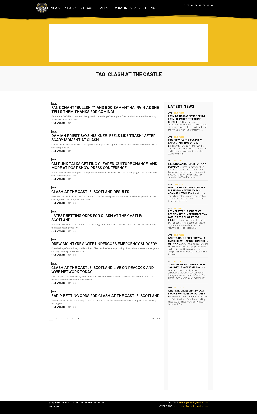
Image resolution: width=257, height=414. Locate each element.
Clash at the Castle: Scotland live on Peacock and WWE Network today (102, 269)
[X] (204, 5)
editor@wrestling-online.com (193, 402)
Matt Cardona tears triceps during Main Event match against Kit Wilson (186, 190)
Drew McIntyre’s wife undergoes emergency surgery (104, 244)
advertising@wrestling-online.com (191, 406)
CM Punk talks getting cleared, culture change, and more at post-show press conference (104, 166)
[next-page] (78, 318)
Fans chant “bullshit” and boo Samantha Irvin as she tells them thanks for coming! (105, 109)
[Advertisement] (128, 43)
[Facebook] (184, 5)
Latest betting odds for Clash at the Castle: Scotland (96, 217)
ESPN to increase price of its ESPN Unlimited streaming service (186, 119)
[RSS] (196, 5)
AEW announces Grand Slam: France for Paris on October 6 (186, 293)
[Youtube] (212, 5)
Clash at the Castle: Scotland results (90, 192)
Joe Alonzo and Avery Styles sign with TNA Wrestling (186, 266)
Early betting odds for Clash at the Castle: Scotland (105, 296)
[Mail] (192, 5)
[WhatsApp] (208, 5)
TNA (170, 161)
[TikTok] (200, 5)
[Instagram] (188, 5)
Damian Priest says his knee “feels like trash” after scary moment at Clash (103, 137)
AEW (170, 287)
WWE (54, 103)
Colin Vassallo (58, 123)
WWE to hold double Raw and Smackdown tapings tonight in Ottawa (188, 241)
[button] (218, 5)
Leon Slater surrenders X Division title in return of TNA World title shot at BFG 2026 (187, 215)
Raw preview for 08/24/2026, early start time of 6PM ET (185, 143)
